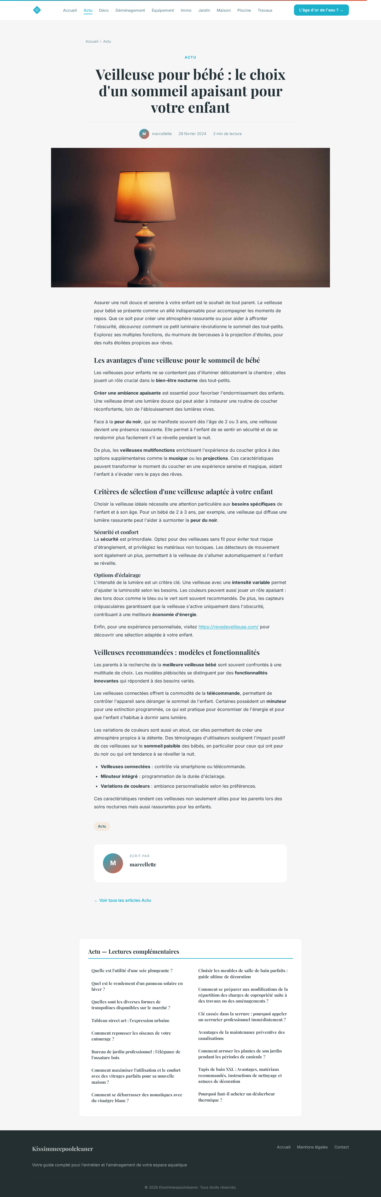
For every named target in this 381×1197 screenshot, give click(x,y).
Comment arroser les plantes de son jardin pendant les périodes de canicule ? (240, 1053)
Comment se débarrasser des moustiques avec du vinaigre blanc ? (136, 1097)
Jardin (204, 10)
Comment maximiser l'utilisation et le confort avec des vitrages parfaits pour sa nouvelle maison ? (135, 1076)
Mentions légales (312, 1147)
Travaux (265, 10)
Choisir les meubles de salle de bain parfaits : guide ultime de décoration (243, 973)
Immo (186, 10)
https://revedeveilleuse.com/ (229, 626)
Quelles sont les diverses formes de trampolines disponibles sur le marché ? (130, 1004)
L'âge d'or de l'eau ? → (321, 10)
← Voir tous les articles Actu (122, 900)
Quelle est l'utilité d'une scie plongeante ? (131, 970)
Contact (341, 1147)
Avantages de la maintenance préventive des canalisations (241, 1035)
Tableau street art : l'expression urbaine (130, 1020)
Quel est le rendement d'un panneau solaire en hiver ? (137, 986)
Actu (88, 10)
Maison (224, 10)
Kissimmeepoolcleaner (62, 1148)
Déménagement (130, 10)
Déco (104, 10)
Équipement (163, 10)
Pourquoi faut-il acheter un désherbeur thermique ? (236, 1096)
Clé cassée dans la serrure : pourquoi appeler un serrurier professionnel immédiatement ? (242, 1016)
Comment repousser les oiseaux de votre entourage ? (131, 1036)
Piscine (244, 10)
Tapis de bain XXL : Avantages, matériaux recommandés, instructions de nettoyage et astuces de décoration (240, 1075)
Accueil (70, 10)
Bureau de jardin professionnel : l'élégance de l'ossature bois (135, 1054)
